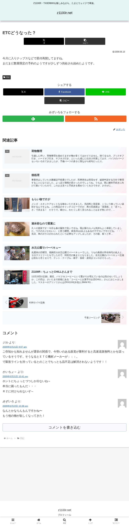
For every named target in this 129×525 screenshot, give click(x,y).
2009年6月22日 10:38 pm (15, 406)
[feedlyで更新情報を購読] (33, 119)
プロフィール (64, 515)
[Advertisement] (64, 474)
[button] (85, 41)
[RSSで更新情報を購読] (95, 119)
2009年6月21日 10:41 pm (15, 376)
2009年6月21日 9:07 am (15, 347)
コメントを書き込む (64, 427)
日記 (8, 77)
